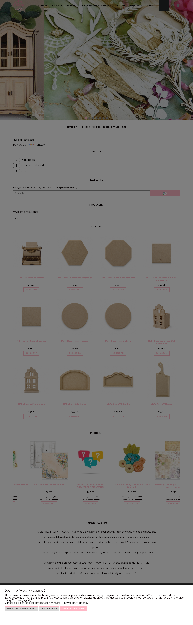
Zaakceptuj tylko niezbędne (21, 609)
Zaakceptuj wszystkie (73, 609)
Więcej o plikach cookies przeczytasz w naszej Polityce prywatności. (46, 602)
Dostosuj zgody (49, 609)
